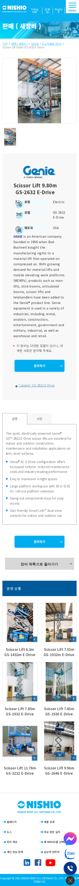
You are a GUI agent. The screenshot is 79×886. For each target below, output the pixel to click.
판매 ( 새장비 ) (19, 43)
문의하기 (39, 365)
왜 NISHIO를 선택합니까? (58, 842)
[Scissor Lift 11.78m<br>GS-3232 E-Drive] (20, 748)
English (59, 10)
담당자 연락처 (51, 852)
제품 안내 (49, 822)
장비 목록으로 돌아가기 (39, 563)
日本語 (47, 10)
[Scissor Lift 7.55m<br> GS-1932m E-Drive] (59, 630)
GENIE (35, 43)
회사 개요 (12, 842)
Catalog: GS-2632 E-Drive (37, 385)
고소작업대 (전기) (51, 43)
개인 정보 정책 (15, 852)
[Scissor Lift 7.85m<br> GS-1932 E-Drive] (20, 689)
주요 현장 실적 (52, 832)
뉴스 (9, 832)
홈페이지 (12, 822)
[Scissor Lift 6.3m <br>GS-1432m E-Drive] (20, 630)
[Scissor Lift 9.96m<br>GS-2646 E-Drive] (59, 748)
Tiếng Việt (34, 10)
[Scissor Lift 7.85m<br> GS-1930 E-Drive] (59, 689)
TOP (5, 43)
